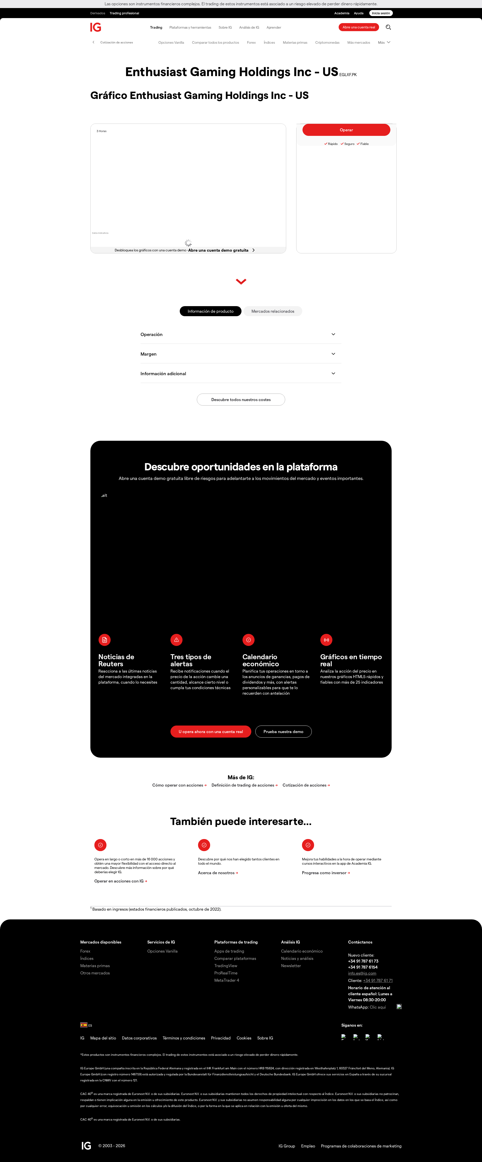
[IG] (95, 27)
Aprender (274, 27)
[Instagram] (356, 1037)
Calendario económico (302, 951)
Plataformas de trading (236, 941)
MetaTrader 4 (226, 980)
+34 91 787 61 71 (378, 980)
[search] (388, 27)
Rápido (333, 143)
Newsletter (291, 965)
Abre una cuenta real (359, 27)
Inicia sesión (381, 13)
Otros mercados (95, 972)
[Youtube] (369, 1037)
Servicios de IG (161, 941)
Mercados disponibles (100, 941)
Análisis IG (290, 941)
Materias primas (295, 42)
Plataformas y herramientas (190, 27)
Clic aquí (378, 1007)
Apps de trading (229, 951)
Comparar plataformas (235, 958)
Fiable (364, 143)
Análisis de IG (249, 27)
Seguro (349, 143)
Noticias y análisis (297, 958)
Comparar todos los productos (215, 42)
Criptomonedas (327, 42)
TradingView (225, 965)
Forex (251, 42)
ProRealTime (225, 972)
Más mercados (358, 42)
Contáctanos (360, 941)
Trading (156, 27)
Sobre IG (225, 27)
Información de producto (210, 311)
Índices (269, 42)
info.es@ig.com (362, 973)
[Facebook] (344, 1037)
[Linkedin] (381, 1037)
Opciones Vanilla (171, 42)
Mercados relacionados (273, 311)
